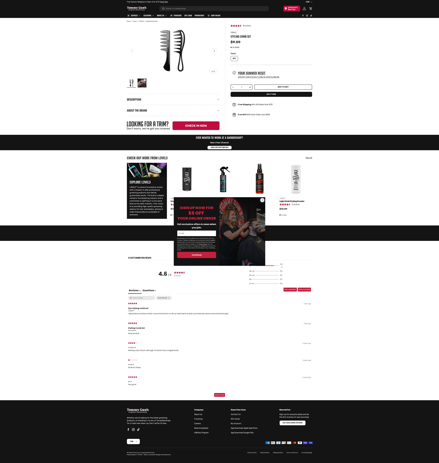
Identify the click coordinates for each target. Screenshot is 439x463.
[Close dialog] (262, 200)
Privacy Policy (203, 244)
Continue (197, 254)
